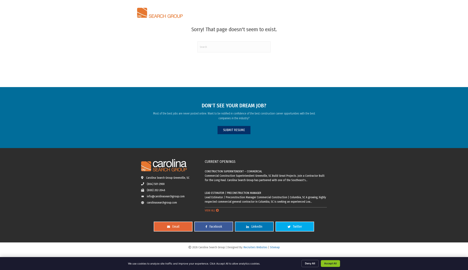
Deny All (310, 263)
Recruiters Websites (255, 247)
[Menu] (326, 12)
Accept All (330, 263)
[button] (234, 130)
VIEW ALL (210, 210)
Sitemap (275, 247)
